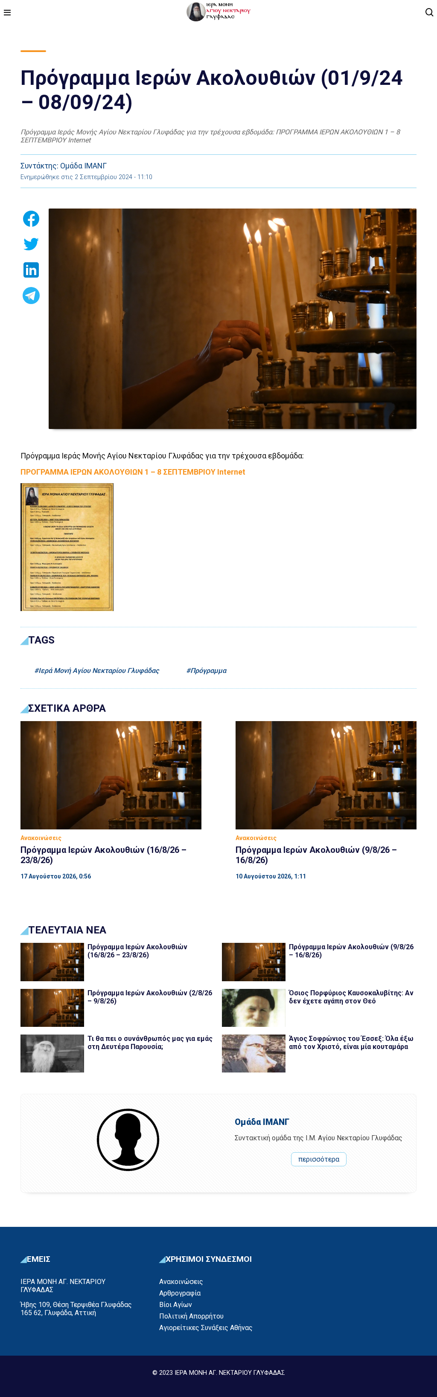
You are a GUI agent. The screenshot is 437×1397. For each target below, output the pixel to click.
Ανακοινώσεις (181, 1282)
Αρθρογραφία (180, 1293)
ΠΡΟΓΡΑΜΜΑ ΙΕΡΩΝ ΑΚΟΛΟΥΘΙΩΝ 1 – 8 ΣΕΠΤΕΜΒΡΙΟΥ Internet (132, 471)
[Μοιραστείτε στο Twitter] (31, 247)
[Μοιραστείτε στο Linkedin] (31, 272)
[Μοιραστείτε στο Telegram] (31, 298)
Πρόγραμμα (208, 671)
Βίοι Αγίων (175, 1305)
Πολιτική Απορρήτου (191, 1316)
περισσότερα (318, 1159)
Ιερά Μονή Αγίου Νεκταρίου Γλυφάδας (98, 671)
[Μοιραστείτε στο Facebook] (31, 221)
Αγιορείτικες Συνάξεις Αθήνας (206, 1328)
